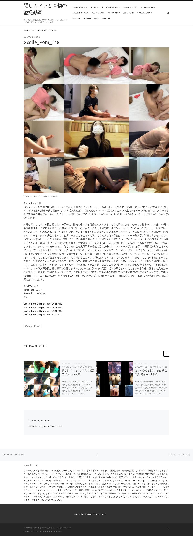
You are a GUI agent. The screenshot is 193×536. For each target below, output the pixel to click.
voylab (29, 196)
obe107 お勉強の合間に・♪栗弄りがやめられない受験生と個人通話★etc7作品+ (151, 370)
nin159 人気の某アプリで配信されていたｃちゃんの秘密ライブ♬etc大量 (78, 370)
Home (26, 30)
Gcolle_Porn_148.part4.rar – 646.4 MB (42, 314)
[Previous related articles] (160, 354)
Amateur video (35, 30)
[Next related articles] (166, 354)
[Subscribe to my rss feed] (168, 528)
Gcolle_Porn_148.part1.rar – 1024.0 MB (43, 303)
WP (33, 531)
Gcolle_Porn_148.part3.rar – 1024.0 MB (43, 310)
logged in (42, 426)
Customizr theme (55, 531)
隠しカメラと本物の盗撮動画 (42, 528)
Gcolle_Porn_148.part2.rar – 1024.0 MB (43, 307)
